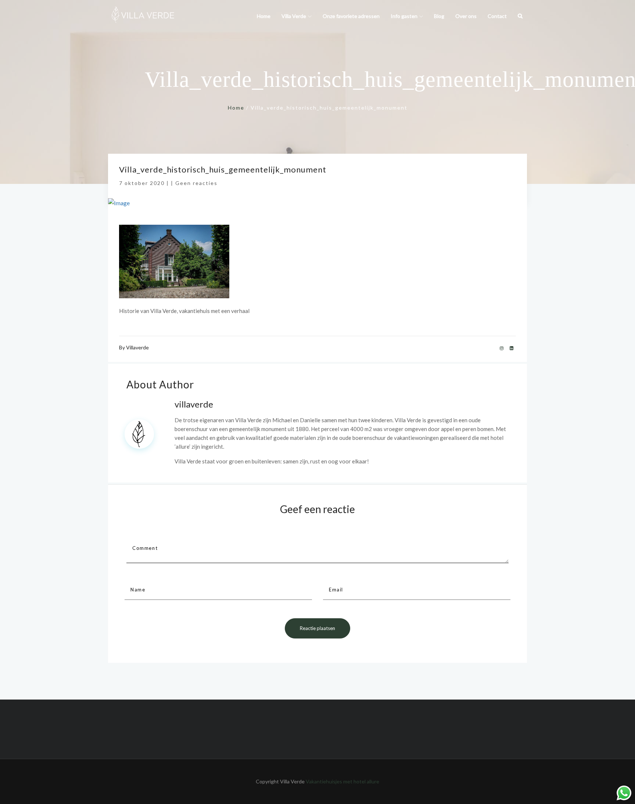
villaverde (194, 404)
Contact (497, 16)
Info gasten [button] (404, 16)
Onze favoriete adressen (351, 16)
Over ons (466, 16)
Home (263, 16)
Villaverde (137, 347)
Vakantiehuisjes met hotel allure (342, 781)
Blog (439, 16)
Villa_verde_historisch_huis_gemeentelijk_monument (222, 169)
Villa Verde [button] (293, 16)
